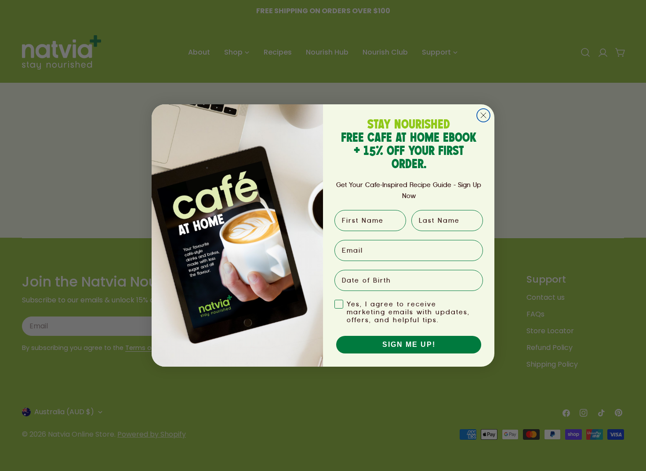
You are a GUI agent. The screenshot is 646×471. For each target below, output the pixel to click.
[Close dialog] (483, 115)
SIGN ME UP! (409, 344)
